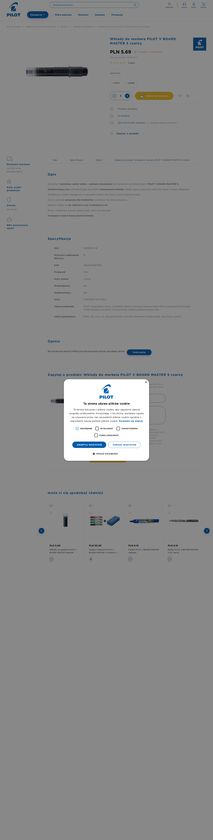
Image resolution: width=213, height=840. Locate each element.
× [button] (146, 382)
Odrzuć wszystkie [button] (124, 444)
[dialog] (106, 420)
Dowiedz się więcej (131, 420)
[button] (106, 453)
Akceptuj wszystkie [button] (89, 444)
